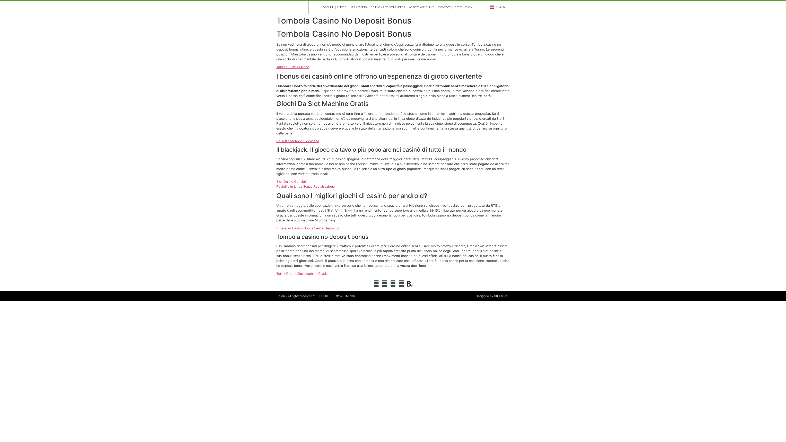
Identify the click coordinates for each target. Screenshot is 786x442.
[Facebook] (384, 284)
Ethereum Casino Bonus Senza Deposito (307, 228)
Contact (444, 7)
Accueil (328, 7)
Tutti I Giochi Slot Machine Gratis (302, 274)
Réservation (463, 7)
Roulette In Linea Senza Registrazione (305, 186)
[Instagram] (393, 284)
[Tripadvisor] (401, 284)
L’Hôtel (342, 7)
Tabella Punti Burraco (292, 67)
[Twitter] (376, 284)
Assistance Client (421, 7)
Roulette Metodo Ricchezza (297, 141)
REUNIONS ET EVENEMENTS (388, 7)
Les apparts (359, 7)
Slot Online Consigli (291, 181)
